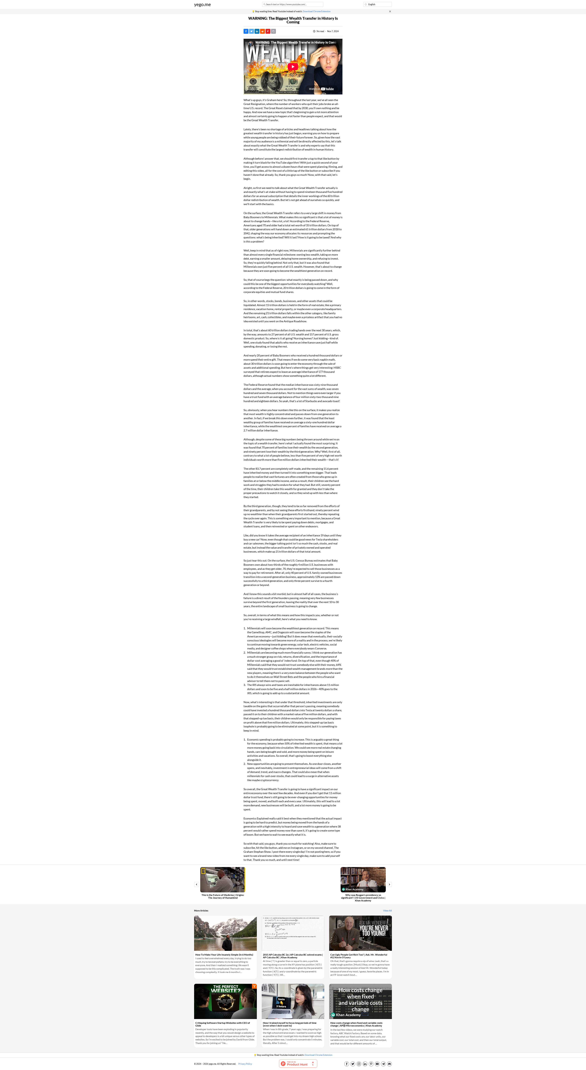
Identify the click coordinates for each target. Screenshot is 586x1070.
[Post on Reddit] (262, 31)
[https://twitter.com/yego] (352, 1063)
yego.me (202, 4)
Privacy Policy (245, 1064)
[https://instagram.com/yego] (358, 1063)
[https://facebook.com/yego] (346, 1063)
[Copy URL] (273, 31)
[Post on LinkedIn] (257, 31)
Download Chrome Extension (317, 11)
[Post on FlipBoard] (268, 31)
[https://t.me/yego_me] (383, 1063)
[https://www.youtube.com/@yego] (377, 1063)
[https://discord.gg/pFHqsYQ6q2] (389, 1063)
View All (387, 910)
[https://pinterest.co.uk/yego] (371, 1063)
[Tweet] (251, 31)
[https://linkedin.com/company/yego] (365, 1063)
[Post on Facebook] (246, 31)
